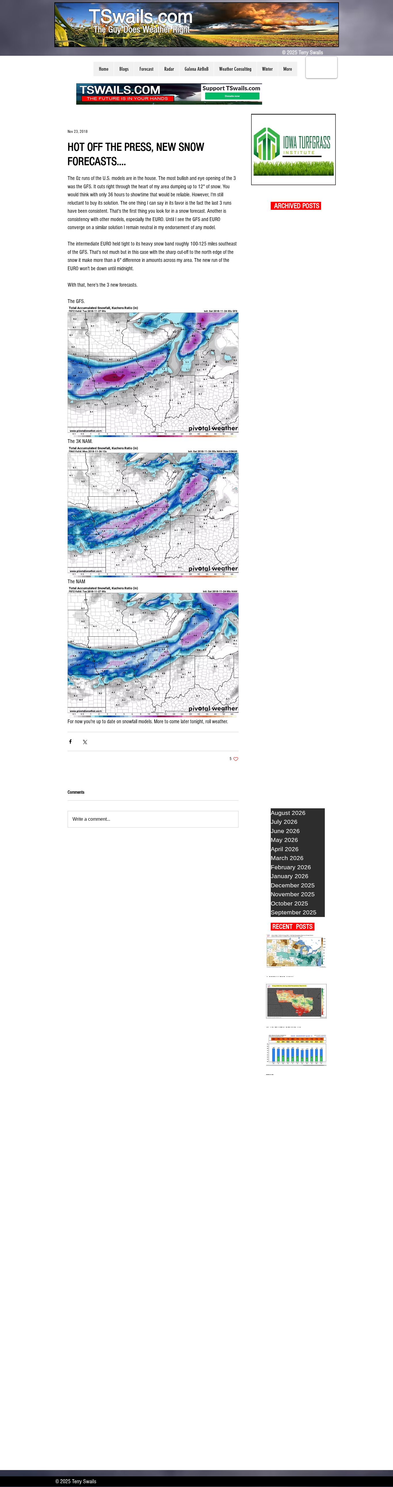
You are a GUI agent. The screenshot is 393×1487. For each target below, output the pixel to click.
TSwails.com (141, 16)
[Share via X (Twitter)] (84, 741)
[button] (124, 69)
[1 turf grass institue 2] (293, 149)
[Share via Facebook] (70, 741)
